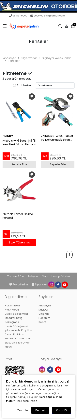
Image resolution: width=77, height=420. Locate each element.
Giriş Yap (44, 314)
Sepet (42, 322)
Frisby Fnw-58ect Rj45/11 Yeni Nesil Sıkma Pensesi (19, 142)
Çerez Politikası (14, 334)
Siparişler (41, 284)
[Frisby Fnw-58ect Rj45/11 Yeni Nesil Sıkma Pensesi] (19, 112)
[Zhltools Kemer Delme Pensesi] (19, 190)
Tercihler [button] (22, 410)
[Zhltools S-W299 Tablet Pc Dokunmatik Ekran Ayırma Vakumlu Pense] (57, 112)
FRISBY (8, 136)
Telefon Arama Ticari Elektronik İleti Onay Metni (18, 343)
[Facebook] (51, 369)
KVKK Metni (12, 310)
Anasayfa (9, 58)
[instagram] (51, 284)
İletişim (33, 276)
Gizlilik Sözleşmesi (16, 314)
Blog (45, 276)
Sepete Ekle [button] (19, 164)
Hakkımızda (12, 305)
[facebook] (57, 284)
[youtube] (64, 284)
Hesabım (44, 318)
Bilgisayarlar (29, 58)
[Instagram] (42, 369)
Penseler (14, 60)
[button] (5, 26)
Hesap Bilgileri (61, 276)
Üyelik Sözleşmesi (16, 326)
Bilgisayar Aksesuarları (56, 58)
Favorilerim (20, 284)
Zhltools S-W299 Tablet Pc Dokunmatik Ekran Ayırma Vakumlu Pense (57, 138)
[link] (38, 6)
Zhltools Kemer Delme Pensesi (18, 216)
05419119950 (19, 15)
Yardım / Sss (16, 276)
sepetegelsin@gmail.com (49, 15)
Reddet (40, 410)
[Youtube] (59, 369)
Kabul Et (61, 410)
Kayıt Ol (43, 310)
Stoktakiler (24, 85)
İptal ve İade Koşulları (18, 330)
